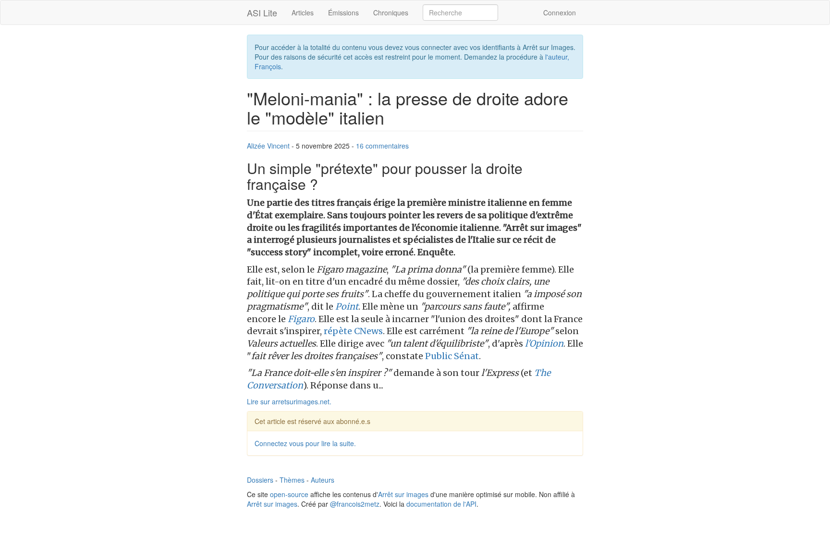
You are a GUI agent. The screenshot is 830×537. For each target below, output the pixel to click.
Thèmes (292, 480)
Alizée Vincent (268, 145)
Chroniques (390, 12)
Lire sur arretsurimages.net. (289, 401)
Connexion (559, 12)
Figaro (301, 319)
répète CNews (353, 331)
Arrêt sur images (403, 494)
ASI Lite (262, 12)
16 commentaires (382, 145)
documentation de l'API (441, 504)
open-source (289, 494)
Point (346, 306)
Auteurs (322, 480)
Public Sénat (452, 356)
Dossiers (260, 480)
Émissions (343, 12)
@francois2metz (354, 504)
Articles (303, 12)
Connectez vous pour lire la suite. (305, 443)
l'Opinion (544, 343)
